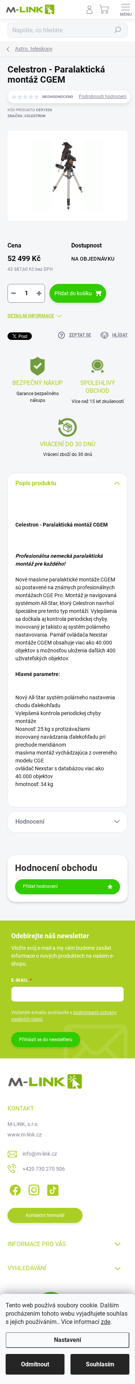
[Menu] (125, 9)
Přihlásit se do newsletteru (45, 1039)
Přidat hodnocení (40, 886)
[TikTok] (51, 1188)
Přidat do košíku (73, 293)
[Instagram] (32, 1188)
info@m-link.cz (39, 1154)
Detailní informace (31, 315)
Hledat (117, 30)
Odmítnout (35, 1364)
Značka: (26, 116)
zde (105, 1321)
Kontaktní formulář (45, 1215)
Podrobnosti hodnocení (102, 96)
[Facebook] (14, 1188)
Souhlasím (100, 1364)
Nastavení (67, 1339)
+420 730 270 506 (43, 1169)
